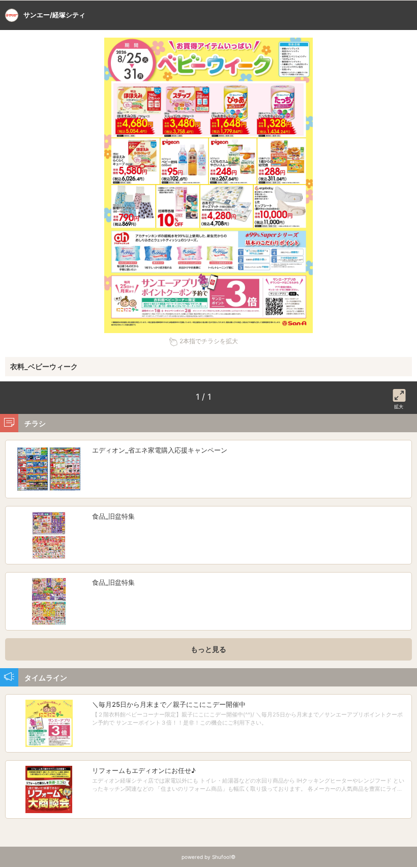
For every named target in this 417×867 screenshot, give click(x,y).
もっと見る (208, 649)
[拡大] (399, 393)
